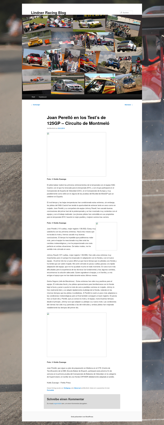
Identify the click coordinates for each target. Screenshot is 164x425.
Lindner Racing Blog (48, 12)
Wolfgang (67, 388)
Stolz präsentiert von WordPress (82, 417)
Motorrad (77, 388)
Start (33, 97)
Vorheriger (35, 105)
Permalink (50, 390)
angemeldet (57, 403)
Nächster (129, 105)
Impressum (43, 97)
